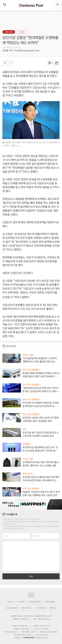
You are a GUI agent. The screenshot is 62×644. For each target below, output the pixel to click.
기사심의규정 (40, 608)
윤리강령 (21, 601)
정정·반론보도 (26, 608)
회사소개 (11, 601)
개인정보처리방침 (34, 601)
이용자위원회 (49, 601)
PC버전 (31, 595)
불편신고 (53, 608)
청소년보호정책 (11, 608)
